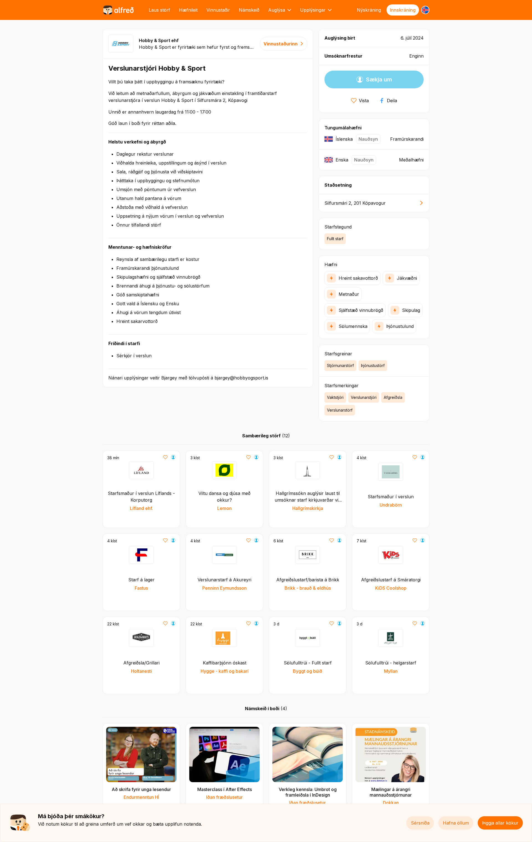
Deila (392, 100)
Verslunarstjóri (364, 397)
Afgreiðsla (393, 397)
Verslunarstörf (339, 410)
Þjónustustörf (373, 365)
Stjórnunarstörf (340, 365)
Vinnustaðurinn (281, 44)
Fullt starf (335, 238)
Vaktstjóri (335, 397)
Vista (364, 100)
